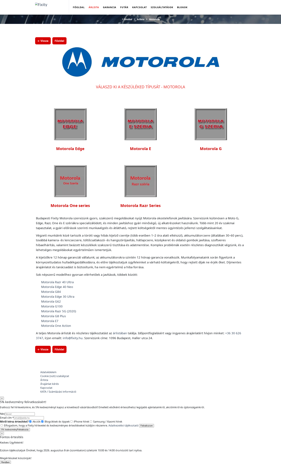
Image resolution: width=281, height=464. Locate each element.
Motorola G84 (51, 292)
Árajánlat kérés (49, 384)
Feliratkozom (146, 425)
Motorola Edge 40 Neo (57, 287)
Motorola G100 (52, 306)
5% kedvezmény (15, 429)
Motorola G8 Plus (53, 316)
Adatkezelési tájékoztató (123, 425)
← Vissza (42, 41)
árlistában (120, 333)
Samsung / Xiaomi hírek (107, 421)
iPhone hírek (81, 421)
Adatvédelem (48, 372)
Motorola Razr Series (140, 205)
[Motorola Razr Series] (140, 180)
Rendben (5, 462)
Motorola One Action (56, 326)
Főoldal (79, 7)
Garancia (109, 7)
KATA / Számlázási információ (58, 391)
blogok (182, 7)
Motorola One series (70, 205)
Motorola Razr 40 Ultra (57, 282)
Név (2, 414)
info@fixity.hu (73, 338)
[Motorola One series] (70, 180)
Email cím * (7, 417)
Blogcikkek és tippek (57, 421)
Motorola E (140, 148)
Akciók (36, 421)
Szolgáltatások (162, 7)
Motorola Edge (70, 148)
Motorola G (211, 148)
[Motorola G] (210, 123)
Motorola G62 (51, 301)
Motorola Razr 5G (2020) (58, 311)
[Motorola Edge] (70, 123)
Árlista (94, 7)
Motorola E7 (49, 321)
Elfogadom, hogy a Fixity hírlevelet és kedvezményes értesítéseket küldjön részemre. (71, 425)
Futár (124, 7)
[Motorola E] (140, 123)
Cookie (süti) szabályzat (54, 376)
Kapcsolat (139, 7)
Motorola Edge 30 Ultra (57, 296)
